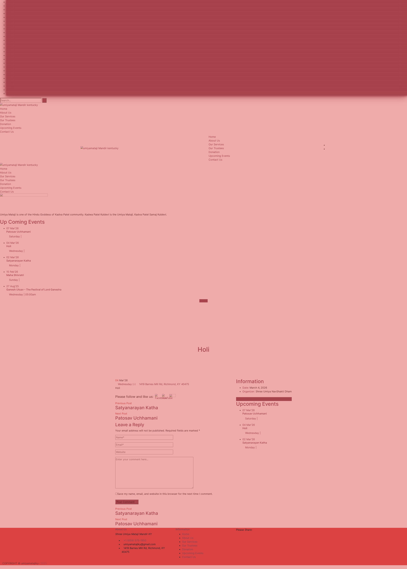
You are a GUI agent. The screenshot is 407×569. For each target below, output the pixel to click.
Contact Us (189, 557)
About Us (187, 537)
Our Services (189, 541)
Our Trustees (189, 545)
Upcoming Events (192, 553)
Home (185, 534)
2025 (43, 563)
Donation (187, 549)
